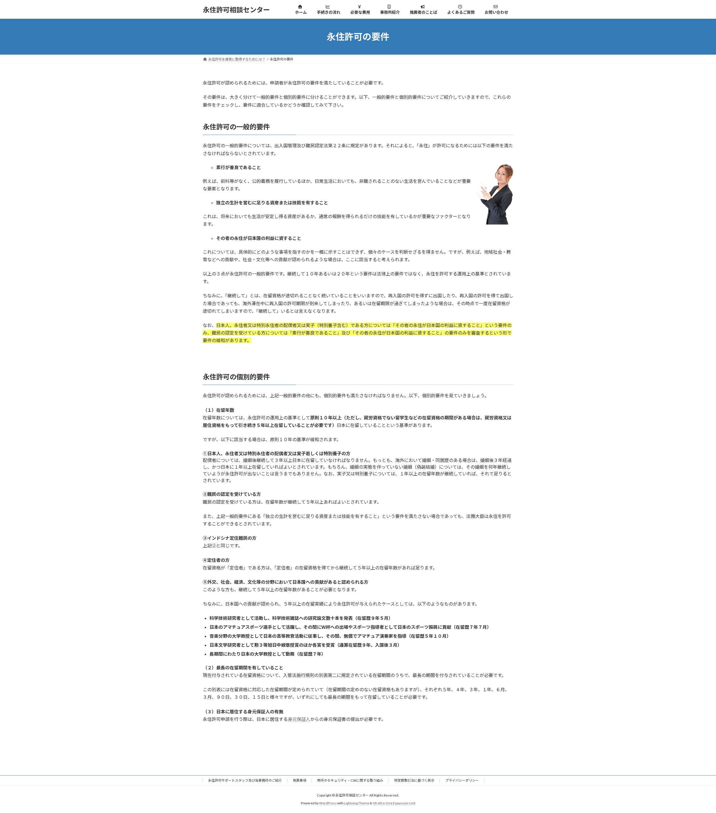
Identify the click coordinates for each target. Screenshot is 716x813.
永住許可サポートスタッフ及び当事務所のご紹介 (245, 780)
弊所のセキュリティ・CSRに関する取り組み (350, 780)
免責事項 (299, 780)
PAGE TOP (695, 783)
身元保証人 (299, 719)
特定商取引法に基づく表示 (414, 780)
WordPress (327, 803)
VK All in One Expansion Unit (394, 803)
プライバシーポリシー (462, 780)
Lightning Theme (356, 803)
